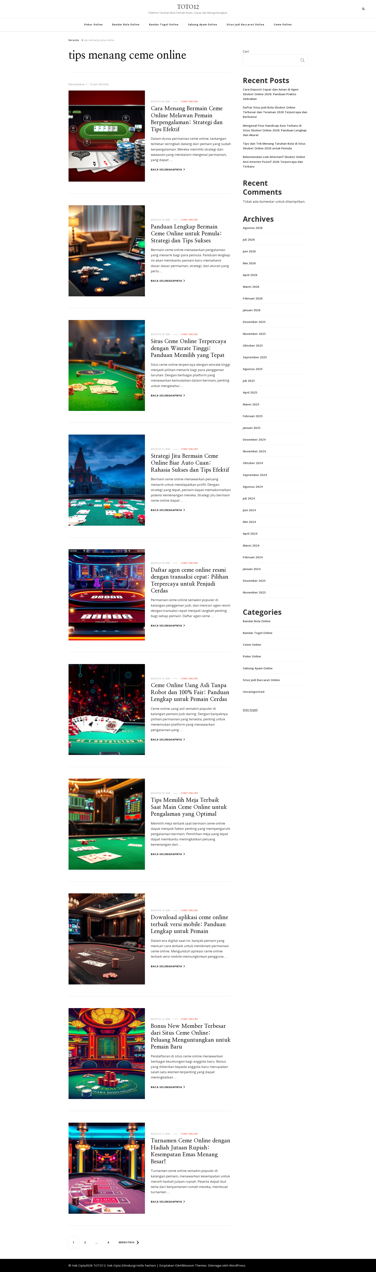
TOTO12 (188, 7)
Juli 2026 (249, 239)
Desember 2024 (254, 439)
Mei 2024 (249, 522)
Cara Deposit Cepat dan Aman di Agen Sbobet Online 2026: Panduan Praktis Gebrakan (270, 94)
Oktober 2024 (253, 463)
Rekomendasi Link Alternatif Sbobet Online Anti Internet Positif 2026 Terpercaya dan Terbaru (274, 161)
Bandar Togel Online (164, 24)
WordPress (237, 1265)
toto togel (250, 709)
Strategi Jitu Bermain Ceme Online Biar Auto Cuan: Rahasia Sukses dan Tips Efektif (190, 463)
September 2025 (255, 357)
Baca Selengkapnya (166, 169)
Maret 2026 (251, 287)
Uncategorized (253, 692)
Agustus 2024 (253, 487)
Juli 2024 (249, 498)
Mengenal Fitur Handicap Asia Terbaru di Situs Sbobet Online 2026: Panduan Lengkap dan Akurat (275, 130)
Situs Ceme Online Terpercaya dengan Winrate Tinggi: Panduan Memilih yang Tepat (188, 348)
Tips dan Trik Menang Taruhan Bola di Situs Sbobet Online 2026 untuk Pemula (274, 146)
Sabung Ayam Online (202, 24)
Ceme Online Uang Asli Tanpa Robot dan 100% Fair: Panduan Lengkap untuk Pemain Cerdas (190, 692)
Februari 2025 (253, 416)
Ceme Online (283, 24)
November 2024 (254, 451)
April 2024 (250, 533)
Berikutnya (127, 1242)
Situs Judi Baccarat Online (245, 24)
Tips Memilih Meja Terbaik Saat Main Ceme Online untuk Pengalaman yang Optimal (189, 807)
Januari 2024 (251, 569)
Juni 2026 (249, 251)
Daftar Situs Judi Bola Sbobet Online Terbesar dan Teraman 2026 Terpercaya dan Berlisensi (275, 112)
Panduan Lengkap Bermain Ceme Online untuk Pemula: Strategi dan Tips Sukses (186, 234)
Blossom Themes (194, 1265)
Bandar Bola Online (126, 24)
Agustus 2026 (253, 228)
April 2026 (250, 275)
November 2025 (254, 334)
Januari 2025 (251, 428)
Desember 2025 (254, 322)
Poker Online (93, 24)
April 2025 (250, 392)
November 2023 (254, 592)
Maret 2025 (251, 404)
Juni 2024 (249, 510)
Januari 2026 (251, 310)
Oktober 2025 (253, 345)
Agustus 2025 (253, 369)
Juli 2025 (249, 381)
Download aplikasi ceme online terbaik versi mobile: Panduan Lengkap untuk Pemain (189, 924)
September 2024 (255, 475)
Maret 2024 (251, 545)
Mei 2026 (249, 263)
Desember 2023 (254, 581)
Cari (246, 51)
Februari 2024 (253, 557)
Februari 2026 (253, 298)
